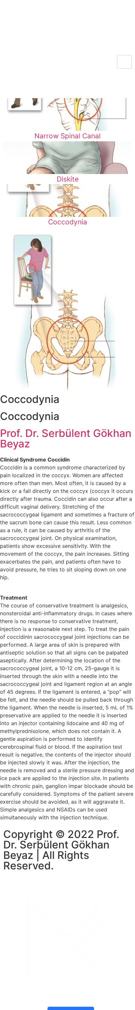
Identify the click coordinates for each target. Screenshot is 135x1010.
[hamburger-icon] (124, 62)
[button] (6, 6)
